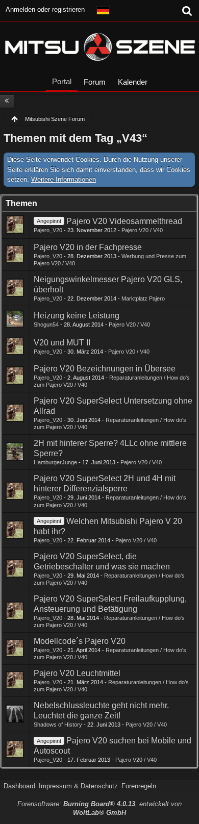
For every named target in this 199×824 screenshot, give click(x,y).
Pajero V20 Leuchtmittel (77, 673)
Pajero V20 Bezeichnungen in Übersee (105, 368)
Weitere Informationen (63, 179)
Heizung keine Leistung (76, 315)
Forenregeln (138, 786)
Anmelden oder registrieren (45, 9)
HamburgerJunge (55, 462)
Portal (61, 81)
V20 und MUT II (62, 342)
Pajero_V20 (48, 230)
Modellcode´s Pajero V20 (80, 641)
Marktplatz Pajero (143, 298)
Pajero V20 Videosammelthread (124, 221)
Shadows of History (58, 724)
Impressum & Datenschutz (78, 786)
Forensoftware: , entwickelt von (99, 808)
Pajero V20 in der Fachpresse (88, 247)
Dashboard (19, 786)
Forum (95, 82)
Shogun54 (46, 324)
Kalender (132, 82)
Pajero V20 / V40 (142, 230)
